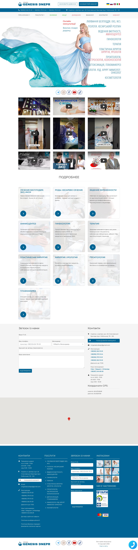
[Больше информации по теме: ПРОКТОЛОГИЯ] (93, 281)
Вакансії (90, 15)
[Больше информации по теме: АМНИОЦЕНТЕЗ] (23, 247)
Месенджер (56, 341)
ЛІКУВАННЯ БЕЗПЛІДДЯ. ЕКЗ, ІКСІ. (104, 21)
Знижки (53, 15)
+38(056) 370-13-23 (54, 10)
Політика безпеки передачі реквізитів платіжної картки (31, 525)
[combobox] (68, 344)
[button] (69, 92)
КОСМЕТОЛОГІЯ (113, 78)
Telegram (98, 369)
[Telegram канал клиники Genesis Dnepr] (58, 92)
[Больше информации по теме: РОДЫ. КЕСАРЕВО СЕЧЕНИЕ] (58, 214)
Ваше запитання (24, 354)
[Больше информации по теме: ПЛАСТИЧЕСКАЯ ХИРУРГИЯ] (23, 281)
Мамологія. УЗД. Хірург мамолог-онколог (102, 71)
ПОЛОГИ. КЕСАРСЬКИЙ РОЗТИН (104, 26)
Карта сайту (104, 546)
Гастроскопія (95, 60)
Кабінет (116, 15)
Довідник (76, 15)
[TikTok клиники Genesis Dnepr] (80, 92)
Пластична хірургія (110, 49)
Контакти (103, 15)
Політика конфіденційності (30, 520)
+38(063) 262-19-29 (26, 10)
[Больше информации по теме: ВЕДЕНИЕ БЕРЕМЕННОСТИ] (93, 214)
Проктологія (113, 57)
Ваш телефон (23, 341)
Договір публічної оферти (30, 516)
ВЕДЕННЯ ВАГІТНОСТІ (109, 31)
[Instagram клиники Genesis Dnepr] (63, 92)
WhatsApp (105, 369)
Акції (64, 15)
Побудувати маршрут (106, 341)
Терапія (117, 44)
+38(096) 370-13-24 (40, 10)
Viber (92, 369)
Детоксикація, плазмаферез (105, 65)
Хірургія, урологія (111, 52)
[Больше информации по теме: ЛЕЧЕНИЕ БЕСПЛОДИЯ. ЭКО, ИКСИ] (23, 214)
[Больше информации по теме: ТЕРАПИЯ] (93, 247)
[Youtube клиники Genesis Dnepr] (74, 92)
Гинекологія (114, 39)
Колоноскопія (112, 60)
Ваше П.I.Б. (22, 335)
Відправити (25, 371)
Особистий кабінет (88, 4)
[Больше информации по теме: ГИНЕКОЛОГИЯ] (58, 247)
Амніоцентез (113, 34)
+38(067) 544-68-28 (97, 371)
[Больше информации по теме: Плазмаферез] (23, 314)
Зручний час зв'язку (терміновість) (31, 348)
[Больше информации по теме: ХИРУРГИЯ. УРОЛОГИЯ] (58, 281)
